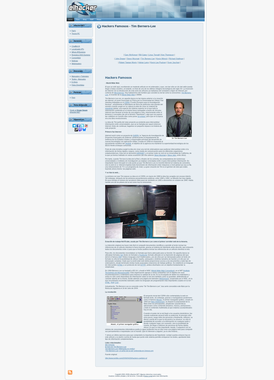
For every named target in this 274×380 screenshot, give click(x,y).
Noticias (75, 61)
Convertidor (76, 58)
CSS (116, 283)
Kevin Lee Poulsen (158, 62)
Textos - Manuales (79, 79)
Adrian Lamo (143, 62)
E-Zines (75, 82)
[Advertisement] (149, 39)
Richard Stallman (176, 59)
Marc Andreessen (158, 302)
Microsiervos (119, 93)
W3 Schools (109, 345)
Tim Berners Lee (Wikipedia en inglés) (120, 349)
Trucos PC (76, 34)
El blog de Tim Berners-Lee (115, 347)
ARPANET (141, 153)
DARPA (136, 136)
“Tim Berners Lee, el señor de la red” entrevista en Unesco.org (129, 351)
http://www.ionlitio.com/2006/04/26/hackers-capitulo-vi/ (126, 358)
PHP (112, 283)
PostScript (143, 255)
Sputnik (128, 144)
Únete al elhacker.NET (78, 111)
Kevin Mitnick (162, 59)
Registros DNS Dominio (81, 55)
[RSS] (70, 372)
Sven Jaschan (173, 62)
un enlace (141, 116)
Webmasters (76, 64)
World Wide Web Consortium (163, 271)
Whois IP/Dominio (78, 52)
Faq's (74, 31)
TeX (121, 255)
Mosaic (159, 300)
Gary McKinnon (131, 55)
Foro (73, 98)
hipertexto (109, 108)
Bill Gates (143, 55)
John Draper (120, 59)
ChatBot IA (76, 46)
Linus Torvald (154, 55)
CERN (126, 102)
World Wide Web (128, 95)
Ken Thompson (167, 55)
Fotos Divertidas (78, 85)
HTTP (143, 265)
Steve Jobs (172, 155)
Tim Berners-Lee (148, 59)
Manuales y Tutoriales (80, 76)
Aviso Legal (148, 376)
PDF (120, 257)
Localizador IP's (78, 49)
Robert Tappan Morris (128, 62)
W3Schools (164, 279)
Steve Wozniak (133, 59)
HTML (120, 265)
